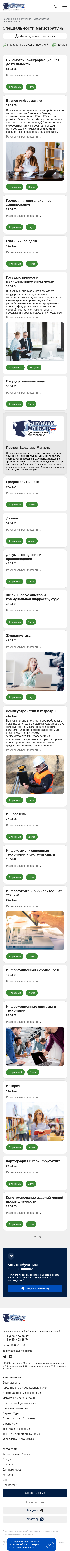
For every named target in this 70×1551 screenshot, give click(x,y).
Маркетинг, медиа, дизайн (19, 1398)
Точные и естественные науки (22, 1433)
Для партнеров (12, 1469)
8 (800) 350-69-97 (18, 1336)
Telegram (32, 1510)
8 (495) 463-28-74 (18, 1339)
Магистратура (41, 18)
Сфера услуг (11, 1423)
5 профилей (15, 1072)
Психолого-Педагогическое (20, 1403)
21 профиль (15, 367)
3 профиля (15, 186)
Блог (5, 1479)
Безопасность (11, 1382)
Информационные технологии (22, 1392)
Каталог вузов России (16, 1454)
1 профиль (15, 86)
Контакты (8, 1474)
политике (30, 1547)
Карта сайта (10, 1449)
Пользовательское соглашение (18, 1534)
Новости (8, 1464)
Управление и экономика (18, 1439)
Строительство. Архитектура (21, 1418)
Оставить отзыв (35, 1492)
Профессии (10, 1485)
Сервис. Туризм (12, 1413)
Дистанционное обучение (17, 18)
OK (49, 1545)
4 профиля (15, 263)
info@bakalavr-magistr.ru (18, 1350)
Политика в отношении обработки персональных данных (30, 1531)
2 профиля (15, 504)
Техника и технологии (16, 1428)
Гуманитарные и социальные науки (25, 1387)
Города (7, 1459)
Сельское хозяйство (15, 1408)
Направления (12, 1377)
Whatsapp (32, 1519)
